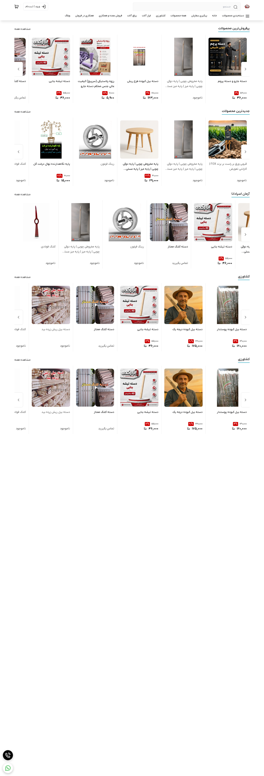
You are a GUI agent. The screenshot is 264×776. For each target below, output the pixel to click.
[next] (18, 69)
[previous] (245, 69)
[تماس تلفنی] (8, 755)
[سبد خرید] (16, 6)
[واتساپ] (8, 768)
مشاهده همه (22, 29)
